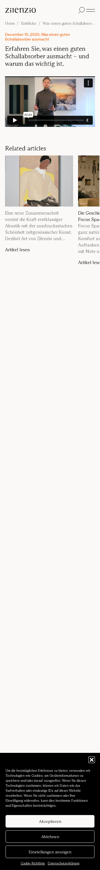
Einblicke (28, 23)
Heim (10, 23)
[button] (91, 760)
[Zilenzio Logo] (40, 10)
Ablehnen (50, 836)
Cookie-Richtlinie (33, 863)
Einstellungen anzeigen (50, 851)
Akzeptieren (50, 821)
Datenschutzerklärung (63, 863)
